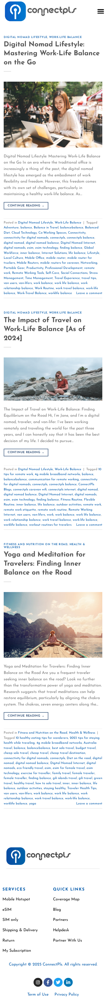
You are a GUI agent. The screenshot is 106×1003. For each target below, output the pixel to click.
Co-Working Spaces (52, 232)
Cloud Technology (24, 232)
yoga (32, 803)
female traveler (83, 773)
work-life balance (85, 519)
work (50, 514)
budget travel (86, 748)
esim (30, 247)
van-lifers (25, 283)
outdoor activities (68, 504)
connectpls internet (62, 489)
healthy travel (24, 783)
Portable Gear (14, 268)
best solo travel (63, 748)
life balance (77, 253)
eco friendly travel (30, 768)
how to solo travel (48, 783)
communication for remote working (54, 479)
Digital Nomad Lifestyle (25, 37)
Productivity (34, 268)
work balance (43, 283)
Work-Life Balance (65, 37)
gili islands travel (65, 778)
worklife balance (60, 293)
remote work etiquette (20, 509)
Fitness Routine (71, 499)
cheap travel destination (67, 753)
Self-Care (52, 273)
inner (66, 783)
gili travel (85, 778)
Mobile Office (34, 258)
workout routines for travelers (50, 524)
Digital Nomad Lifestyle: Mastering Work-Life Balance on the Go (52, 53)
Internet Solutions (54, 253)
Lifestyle (93, 253)
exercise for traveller (36, 773)
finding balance (71, 247)
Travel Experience (67, 278)
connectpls (57, 237)
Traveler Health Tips (81, 788)
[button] (100, 11)
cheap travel (39, 753)
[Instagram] (38, 982)
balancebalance (71, 227)
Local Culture (13, 258)
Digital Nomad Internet (78, 242)
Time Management (39, 278)
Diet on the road (79, 758)
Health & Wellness (82, 732)
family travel (61, 773)
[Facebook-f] (48, 982)
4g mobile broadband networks (57, 474)
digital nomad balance (42, 242)
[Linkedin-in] (68, 982)
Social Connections (74, 273)
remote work (92, 504)
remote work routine (52, 509)
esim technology (46, 247)
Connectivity (77, 232)
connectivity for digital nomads (26, 237)
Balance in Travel (46, 227)
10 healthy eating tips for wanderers (42, 738)
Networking (89, 262)
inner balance (30, 253)
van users (10, 283)
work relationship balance (22, 519)
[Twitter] (58, 982)
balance (26, 227)
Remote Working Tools (28, 273)
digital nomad (14, 242)
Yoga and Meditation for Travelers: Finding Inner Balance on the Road (44, 563)
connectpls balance (80, 237)
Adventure (11, 227)
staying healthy (55, 788)
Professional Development (64, 268)
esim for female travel (69, 768)
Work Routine (44, 288)
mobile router (56, 258)
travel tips (89, 278)
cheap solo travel (16, 753)
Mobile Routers (27, 262)
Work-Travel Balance (32, 293)
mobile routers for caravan (59, 262)
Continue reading (26, 205)
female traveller (15, 778)
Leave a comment (89, 293)
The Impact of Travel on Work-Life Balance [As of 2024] (44, 329)
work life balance (66, 283)
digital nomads (14, 247)
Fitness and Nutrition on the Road (36, 544)
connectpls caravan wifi (30, 489)
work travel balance (70, 288)
